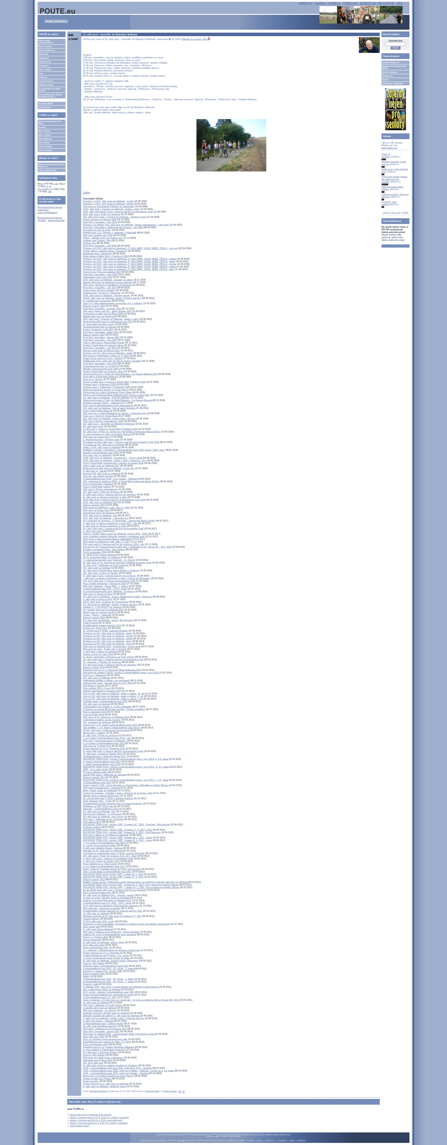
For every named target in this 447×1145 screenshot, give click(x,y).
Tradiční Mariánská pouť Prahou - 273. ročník (106, 955)
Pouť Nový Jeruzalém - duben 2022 (101, 332)
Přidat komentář (170, 1091)
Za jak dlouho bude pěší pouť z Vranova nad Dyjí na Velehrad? (114, 890)
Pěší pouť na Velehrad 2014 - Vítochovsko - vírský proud (112, 646)
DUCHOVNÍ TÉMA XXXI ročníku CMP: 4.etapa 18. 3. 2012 (113, 874)
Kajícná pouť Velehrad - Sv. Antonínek (102, 814)
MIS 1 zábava (44, 131)
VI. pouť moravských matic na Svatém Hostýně (107, 434)
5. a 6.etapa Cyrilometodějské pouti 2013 (104, 743)
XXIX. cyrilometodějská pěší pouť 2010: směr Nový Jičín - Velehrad (117, 1068)
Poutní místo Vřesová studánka (99, 290)
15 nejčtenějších (45, 103)
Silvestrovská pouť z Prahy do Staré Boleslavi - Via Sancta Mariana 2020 (120, 374)
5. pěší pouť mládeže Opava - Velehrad (103, 848)
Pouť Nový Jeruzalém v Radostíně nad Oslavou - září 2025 (113, 227)
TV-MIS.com (349, 3)
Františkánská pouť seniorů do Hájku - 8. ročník (107, 1042)
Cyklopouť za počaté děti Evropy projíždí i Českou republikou (114, 709)
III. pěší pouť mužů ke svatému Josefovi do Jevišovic (110, 1065)
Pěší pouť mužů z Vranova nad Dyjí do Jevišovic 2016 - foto (113, 544)
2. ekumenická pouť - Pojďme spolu (101, 439)
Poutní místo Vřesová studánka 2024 (102, 272)
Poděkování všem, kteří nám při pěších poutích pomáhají (112, 361)
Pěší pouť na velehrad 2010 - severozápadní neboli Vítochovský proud (119, 1034)
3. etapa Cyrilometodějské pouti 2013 (101, 764)
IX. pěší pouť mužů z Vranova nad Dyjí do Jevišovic (109, 575)
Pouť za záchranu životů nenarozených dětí (105, 1039)
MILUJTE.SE (386, 3)
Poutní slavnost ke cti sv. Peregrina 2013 (104, 748)
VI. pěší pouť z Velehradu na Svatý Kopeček (106, 565)
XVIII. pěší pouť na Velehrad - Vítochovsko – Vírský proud (112, 458)
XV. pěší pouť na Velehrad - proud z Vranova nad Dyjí (110, 604)
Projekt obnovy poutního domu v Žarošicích (105, 251)
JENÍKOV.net (368, 3)
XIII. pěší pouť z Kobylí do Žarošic (100, 573)
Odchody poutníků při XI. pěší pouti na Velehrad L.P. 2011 (112, 916)
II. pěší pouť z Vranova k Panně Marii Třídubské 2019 (110, 429)
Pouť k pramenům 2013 (95, 712)
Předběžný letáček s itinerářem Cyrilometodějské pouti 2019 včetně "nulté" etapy (124, 450)
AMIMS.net (305, 3)
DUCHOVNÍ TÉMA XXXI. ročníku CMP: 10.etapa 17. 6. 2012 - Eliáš (117, 829)
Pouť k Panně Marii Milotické (97, 410)
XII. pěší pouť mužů (93, 426)
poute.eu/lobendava (47, 212)
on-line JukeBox (389, 72)
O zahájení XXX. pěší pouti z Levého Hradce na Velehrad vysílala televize (120, 987)
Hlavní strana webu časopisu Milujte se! (51, 165)
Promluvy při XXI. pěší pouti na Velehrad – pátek (107, 353)
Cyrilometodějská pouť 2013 (97, 782)
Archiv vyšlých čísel (47, 170)
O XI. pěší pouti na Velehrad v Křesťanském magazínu (110, 905)
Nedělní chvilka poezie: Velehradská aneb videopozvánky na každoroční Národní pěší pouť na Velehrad (135, 882)
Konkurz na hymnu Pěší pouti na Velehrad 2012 (107, 900)
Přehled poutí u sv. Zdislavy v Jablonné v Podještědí (109, 232)
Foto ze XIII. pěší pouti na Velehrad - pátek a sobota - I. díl (113, 699)
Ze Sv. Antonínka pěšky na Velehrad (101, 557)
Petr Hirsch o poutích (93, 685)
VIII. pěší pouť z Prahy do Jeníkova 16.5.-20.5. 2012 (109, 856)
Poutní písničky (91, 1081)
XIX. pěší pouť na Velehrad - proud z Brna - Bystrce (109, 418)
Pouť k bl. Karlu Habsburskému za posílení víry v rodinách (112, 303)
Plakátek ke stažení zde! (194, 39)
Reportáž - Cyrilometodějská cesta (100, 809)
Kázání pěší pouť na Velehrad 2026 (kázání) (91, 1115)
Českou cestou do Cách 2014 (98, 654)
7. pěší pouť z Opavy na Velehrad (100, 651)
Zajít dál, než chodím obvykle (98, 476)
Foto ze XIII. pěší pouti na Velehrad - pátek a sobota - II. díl (113, 696)
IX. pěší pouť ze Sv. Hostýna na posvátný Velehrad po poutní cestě (117, 562)
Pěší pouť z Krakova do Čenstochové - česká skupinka (111, 932)
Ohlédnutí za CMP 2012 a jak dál (100, 806)
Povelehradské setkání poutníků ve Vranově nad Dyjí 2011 (112, 911)
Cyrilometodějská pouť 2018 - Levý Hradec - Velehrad (110, 479)
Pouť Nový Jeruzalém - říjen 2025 (100, 222)
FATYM (385, 80)
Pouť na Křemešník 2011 (95, 947)
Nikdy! (86, 976)
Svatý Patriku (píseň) (79, 1126)
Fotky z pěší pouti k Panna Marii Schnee (103, 342)
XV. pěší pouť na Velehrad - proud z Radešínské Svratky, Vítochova (117, 596)
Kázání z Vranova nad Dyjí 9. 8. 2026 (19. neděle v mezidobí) (99, 1123)
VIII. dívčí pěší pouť (93, 1063)
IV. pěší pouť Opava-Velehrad (98, 929)
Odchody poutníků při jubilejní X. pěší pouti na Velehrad (111, 1015)
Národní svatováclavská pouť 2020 (100, 369)
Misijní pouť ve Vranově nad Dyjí (99, 612)
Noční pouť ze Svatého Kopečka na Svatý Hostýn (108, 1076)
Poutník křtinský (91, 919)
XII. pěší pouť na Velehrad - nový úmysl (103, 816)
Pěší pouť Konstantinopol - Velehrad (101, 788)
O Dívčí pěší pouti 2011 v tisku (98, 921)
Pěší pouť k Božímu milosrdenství (100, 489)
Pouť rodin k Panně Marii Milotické (100, 376)
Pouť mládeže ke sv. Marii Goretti (100, 864)
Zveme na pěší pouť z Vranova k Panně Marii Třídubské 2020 (114, 382)
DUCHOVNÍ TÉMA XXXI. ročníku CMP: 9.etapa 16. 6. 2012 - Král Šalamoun (121, 832)
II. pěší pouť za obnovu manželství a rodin (104, 526)
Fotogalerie (43, 66)
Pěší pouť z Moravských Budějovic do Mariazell (107, 285)
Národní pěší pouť (46, 50)
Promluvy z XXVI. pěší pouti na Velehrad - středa (108, 204)
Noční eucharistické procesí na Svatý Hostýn (106, 389)
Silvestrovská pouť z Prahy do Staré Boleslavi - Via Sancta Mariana (117, 400)
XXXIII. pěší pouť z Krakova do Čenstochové (106, 730)
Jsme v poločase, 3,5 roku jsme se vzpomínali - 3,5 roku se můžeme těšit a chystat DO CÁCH (131, 1000)
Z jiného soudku (45, 85)
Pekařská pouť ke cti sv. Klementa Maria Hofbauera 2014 (112, 670)
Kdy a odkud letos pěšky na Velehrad (102, 989)
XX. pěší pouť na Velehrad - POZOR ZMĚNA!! (106, 397)
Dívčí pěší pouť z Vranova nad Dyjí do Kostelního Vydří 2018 (114, 499)
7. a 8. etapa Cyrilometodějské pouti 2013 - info (107, 738)
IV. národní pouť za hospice (97, 300)
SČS (399, 3)
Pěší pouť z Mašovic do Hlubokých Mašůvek (106, 835)
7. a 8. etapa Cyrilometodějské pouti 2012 (104, 843)
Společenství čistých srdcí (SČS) (394, 67)
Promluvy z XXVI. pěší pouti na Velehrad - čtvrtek (108, 201)
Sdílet (86, 192)
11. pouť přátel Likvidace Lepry (98, 324)
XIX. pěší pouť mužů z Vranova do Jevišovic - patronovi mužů (114, 217)
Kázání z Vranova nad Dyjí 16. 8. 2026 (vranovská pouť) (96, 1120)
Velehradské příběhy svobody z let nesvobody (106, 680)
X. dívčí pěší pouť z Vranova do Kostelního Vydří (108, 858)
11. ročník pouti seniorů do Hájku (99, 845)
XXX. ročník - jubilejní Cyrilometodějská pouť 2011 (108, 992)
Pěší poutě (43, 54)
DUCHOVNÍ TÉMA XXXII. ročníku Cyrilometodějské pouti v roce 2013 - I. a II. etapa (125, 780)
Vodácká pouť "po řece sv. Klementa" (102, 293)
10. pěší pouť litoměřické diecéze (100, 1026)
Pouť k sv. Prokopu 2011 (95, 937)
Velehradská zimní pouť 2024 (97, 277)
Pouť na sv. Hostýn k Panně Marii (100, 416)
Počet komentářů (152, 1091)
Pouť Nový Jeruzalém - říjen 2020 (100, 363)
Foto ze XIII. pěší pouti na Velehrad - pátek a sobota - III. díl (113, 693)
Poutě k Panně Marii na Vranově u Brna (103, 345)
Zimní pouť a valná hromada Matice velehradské (107, 539)
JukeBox (319, 3)
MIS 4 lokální (44, 143)
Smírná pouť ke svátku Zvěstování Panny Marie (107, 392)
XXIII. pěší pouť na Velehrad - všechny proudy (106, 295)
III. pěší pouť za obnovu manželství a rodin (105, 497)
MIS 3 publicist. (45, 139)
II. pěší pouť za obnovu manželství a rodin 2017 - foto (110, 523)
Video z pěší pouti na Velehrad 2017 (101, 465)
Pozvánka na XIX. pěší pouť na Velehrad (103, 444)
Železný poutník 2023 (94, 306)
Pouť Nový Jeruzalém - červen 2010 (101, 1031)
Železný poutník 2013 (94, 777)
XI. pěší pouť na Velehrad (96, 1002)
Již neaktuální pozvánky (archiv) (49, 90)
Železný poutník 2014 (94, 667)
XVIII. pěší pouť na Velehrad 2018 (100, 502)
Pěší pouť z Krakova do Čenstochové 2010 (105, 1028)
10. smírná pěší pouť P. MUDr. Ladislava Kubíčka (108, 798)
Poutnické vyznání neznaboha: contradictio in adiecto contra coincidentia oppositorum (126, 924)
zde (56, 183)
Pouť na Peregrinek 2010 (95, 1044)
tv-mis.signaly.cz (45, 187)
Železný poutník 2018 (94, 505)
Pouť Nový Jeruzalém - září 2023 (99, 287)
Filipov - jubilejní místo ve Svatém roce (103, 238)
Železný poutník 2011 (94, 973)
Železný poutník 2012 (94, 879)
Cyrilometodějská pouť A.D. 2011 (99, 997)
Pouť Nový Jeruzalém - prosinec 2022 (102, 308)
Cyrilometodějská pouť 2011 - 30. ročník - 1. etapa (108, 981)
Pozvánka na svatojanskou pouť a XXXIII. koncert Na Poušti (114, 853)
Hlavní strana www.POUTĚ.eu (45, 41)
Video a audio (44, 69)
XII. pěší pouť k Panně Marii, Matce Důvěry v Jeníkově (111, 570)
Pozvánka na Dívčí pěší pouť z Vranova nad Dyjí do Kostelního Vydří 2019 (121, 442)
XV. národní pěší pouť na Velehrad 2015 (103, 609)
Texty (40, 73)
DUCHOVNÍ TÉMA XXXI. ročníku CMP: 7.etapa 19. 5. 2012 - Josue (117, 840)
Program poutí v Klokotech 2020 (99, 384)
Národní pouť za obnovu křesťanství (101, 795)
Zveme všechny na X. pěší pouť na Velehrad (105, 1083)
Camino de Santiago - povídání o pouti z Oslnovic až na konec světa (118, 793)
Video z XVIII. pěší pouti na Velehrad (101, 447)
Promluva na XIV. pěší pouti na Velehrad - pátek (107, 633)
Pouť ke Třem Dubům (94, 963)
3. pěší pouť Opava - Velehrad (98, 1021)
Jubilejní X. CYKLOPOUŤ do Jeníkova (102, 607)
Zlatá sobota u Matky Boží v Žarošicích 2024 (106, 256)
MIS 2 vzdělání (44, 135)
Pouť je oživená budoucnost (97, 892)
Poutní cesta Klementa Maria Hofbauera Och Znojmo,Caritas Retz (116, 395)
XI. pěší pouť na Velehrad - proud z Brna (103, 942)
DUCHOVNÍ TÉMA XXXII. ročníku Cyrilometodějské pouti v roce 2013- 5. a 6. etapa (125, 759)
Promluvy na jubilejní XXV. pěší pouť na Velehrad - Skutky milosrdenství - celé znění (126, 224)
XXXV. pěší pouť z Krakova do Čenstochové (105, 602)
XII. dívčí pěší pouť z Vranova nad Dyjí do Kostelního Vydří (113, 659)
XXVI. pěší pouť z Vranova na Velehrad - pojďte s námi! (111, 209)
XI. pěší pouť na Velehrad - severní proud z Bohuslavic (110, 960)
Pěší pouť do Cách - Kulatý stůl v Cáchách (104, 649)
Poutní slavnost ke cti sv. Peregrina (101, 953)
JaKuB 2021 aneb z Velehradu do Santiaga (104, 774)
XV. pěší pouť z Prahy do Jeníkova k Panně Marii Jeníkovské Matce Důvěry (121, 431)
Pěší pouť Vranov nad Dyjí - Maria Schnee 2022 (107, 311)
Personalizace (44, 107)
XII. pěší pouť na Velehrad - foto (99, 811)
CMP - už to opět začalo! (96, 769)
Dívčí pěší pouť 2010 (93, 1036)
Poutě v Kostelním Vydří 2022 (98, 329)
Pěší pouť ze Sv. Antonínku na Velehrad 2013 (106, 717)
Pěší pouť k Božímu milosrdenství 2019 (103, 421)
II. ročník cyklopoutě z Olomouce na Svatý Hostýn (108, 657)
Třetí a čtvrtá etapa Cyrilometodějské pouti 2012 (107, 871)
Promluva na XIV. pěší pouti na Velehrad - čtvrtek (108, 636)
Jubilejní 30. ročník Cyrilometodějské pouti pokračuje (109, 934)
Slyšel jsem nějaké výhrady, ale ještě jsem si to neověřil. (395, 179)
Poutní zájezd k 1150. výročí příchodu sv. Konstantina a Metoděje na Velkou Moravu (126, 785)
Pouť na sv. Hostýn (92, 379)
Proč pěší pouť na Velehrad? (97, 455)
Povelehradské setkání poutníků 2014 (102, 625)
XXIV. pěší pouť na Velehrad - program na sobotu (108, 279)
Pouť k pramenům (92, 939)
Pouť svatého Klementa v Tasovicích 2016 (104, 583)
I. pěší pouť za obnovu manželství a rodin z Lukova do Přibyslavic (116, 578)
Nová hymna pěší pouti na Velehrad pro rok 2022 (107, 321)
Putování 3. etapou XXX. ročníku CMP (102, 971)
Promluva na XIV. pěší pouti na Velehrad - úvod (107, 644)
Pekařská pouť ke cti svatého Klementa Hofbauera (108, 1047)
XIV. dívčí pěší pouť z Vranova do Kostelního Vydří (109, 581)
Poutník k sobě (90, 984)
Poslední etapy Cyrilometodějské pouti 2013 (105, 701)
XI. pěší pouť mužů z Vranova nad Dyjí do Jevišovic (109, 494)
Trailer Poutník (90, 623)
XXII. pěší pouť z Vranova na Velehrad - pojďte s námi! (111, 319)
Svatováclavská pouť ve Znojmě (99, 366)
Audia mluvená (45, 150)
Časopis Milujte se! (391, 62)
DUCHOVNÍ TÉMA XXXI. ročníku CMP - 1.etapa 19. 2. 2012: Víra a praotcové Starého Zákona (131, 887)
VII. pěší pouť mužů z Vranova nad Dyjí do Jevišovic (110, 664)
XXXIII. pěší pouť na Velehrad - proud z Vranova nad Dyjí (112, 298)
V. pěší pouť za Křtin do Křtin (97, 599)
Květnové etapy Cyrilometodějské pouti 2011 (105, 966)
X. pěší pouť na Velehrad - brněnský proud (104, 1086)
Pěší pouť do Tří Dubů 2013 (97, 746)
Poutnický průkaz (92, 827)
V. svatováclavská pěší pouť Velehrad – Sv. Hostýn (109, 560)
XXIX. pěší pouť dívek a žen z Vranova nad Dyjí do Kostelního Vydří (118, 211)
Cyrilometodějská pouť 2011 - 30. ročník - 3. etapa (108, 968)
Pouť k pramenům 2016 (95, 552)
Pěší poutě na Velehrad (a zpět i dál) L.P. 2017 (106, 541)
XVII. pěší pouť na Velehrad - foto (100, 515)
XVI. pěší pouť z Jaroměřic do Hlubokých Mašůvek (109, 424)
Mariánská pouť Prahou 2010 (97, 1060)
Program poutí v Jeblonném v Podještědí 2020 (106, 387)
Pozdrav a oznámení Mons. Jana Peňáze (104, 549)
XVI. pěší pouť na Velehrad (96, 568)
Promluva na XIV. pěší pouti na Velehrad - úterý (107, 641)
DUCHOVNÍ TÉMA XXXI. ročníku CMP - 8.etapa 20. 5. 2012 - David (117, 837)
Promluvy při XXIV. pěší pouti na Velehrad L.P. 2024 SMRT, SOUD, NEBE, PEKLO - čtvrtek (129, 264)
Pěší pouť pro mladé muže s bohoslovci (103, 1057)
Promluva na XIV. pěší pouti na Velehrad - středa (107, 638)
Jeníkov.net (387, 76)
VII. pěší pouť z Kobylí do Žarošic (100, 1052)
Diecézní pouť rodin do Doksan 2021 (101, 350)
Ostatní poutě (44, 62)
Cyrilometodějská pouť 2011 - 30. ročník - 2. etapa (108, 979)
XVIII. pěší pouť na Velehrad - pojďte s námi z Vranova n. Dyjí (114, 460)
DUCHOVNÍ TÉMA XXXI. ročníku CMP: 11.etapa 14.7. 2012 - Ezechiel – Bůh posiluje (126, 824)
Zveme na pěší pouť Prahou (97, 1078)
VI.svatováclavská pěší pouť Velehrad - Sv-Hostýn (108, 591)
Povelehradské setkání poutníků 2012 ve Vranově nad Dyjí (112, 803)
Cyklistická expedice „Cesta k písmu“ (102, 719)
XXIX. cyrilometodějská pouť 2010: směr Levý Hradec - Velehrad (116, 1073)
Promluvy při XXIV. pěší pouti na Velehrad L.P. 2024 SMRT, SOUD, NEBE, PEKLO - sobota (129, 259)
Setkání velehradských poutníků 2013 (102, 691)
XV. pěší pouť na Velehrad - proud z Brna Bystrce (108, 620)
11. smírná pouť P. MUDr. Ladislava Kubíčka (105, 630)
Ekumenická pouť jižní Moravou (99, 513)
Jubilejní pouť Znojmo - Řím (97, 240)
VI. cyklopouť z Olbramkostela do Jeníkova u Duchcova (111, 950)
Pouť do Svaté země (93, 714)
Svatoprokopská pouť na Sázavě (99, 327)
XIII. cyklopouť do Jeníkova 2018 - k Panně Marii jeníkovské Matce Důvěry (121, 481)
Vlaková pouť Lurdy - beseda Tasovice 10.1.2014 (108, 683)
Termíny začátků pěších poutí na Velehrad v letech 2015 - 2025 (115, 534)
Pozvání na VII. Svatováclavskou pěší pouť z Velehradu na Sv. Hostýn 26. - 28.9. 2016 (127, 547)
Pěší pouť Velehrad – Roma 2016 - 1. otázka (105, 586)
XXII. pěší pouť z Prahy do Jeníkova (101, 214)
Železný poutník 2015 (94, 617)
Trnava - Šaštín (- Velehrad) (97, 615)
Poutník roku (89, 243)
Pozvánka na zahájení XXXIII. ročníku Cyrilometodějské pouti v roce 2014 (121, 672)
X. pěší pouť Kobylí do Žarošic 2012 (101, 861)
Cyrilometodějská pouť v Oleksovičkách (103, 1023)
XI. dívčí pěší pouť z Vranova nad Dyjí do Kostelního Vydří (113, 751)
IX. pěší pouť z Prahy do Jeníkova (100, 735)
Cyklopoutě (43, 58)
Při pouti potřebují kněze (95, 772)
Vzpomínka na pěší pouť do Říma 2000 (103, 314)
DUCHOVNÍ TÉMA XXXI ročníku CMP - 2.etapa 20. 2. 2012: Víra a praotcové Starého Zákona (130, 884)
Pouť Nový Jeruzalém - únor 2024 (100, 274)
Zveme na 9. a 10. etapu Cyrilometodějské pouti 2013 (110, 725)
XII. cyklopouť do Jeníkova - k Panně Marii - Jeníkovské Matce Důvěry (119, 520)
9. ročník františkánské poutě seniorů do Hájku (106, 958)
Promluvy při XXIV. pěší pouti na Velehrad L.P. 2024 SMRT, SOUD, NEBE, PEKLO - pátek (129, 261)
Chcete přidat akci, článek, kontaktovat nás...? (50, 96)
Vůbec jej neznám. (386, 155)
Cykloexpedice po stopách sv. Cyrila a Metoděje (107, 706)
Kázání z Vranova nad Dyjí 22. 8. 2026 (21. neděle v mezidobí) (99, 1117)
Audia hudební (45, 146)
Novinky (42, 127)
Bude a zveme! (45, 46)
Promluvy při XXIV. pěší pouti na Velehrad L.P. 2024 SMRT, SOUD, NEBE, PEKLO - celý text (130, 248)
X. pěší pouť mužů (92, 531)
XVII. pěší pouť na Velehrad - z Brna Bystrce (105, 518)
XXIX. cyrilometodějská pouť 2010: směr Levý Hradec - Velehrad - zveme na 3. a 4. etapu (128, 1070)
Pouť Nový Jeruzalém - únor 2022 (100, 340)
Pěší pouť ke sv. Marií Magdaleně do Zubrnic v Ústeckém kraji (114, 413)
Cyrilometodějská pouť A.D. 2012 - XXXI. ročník (107, 903)
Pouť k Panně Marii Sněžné (97, 486)
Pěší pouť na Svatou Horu (96, 437)
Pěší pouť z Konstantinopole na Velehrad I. (104, 740)
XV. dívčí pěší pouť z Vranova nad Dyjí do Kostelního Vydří (113, 528)
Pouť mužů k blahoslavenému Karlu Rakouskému (108, 405)
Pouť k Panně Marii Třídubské (98, 484)
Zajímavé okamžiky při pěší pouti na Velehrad (106, 1013)
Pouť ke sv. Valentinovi (94, 675)
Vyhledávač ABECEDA (392, 84)
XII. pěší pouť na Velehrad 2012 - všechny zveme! (108, 895)
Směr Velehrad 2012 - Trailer (97, 801)
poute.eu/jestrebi (56, 220)
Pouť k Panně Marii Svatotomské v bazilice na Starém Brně (113, 463)
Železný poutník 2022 (94, 334)
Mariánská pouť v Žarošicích (97, 253)
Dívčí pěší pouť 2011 (93, 945)
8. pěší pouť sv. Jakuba (95, 471)
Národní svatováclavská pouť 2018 (100, 452)
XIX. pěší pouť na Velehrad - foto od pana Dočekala (109, 408)
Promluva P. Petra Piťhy (95, 628)
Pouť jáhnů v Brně (92, 822)
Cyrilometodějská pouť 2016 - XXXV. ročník (105, 589)
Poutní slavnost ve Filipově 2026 (99, 219)
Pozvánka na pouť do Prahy (97, 230)
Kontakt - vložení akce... (56, 21)
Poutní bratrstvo (45, 81)
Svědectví (42, 77)
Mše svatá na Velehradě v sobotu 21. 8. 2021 (106, 355)
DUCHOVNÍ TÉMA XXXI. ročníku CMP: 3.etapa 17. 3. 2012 (113, 877)
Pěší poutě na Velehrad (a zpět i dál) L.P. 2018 (106, 507)
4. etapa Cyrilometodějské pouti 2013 (101, 761)
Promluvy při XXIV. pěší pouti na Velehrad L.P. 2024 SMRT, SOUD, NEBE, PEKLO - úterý (128, 269)
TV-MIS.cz (333, 3)
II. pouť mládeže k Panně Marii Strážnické (104, 1049)
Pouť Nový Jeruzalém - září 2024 (99, 245)
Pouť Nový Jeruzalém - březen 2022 (101, 337)
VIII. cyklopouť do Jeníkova (97, 722)
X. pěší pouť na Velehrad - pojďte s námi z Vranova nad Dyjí (113, 1018)
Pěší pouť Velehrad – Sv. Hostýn (99, 1010)
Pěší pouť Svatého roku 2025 (98, 235)
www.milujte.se (389, 148)
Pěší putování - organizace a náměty (101, 908)
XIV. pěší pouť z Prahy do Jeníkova (101, 492)
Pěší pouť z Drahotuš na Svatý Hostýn (102, 1005)
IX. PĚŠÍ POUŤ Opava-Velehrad (99, 554)
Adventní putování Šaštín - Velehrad (101, 403)
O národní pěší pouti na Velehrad (99, 1008)
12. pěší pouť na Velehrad (96, 913)
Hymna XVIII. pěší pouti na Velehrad (101, 473)
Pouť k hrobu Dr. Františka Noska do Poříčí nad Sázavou (112, 869)
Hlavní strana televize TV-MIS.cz (49, 122)
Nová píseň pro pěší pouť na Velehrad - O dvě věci (108, 468)
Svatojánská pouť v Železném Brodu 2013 (104, 756)
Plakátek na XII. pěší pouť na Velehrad (102, 850)
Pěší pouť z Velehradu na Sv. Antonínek (103, 819)
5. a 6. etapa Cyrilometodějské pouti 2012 (104, 866)
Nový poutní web (91, 926)
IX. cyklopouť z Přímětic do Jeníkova (102, 662)
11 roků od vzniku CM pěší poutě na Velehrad (106, 898)
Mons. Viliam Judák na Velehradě (100, 790)
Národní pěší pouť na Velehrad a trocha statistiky (108, 282)
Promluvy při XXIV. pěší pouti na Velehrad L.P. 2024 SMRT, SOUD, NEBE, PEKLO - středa (129, 266)
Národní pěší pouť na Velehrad (98, 316)
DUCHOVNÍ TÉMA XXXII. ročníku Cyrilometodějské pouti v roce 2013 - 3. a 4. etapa (126, 767)
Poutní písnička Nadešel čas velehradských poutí (108, 994)
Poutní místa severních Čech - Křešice (102, 358)
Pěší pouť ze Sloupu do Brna (97, 594)
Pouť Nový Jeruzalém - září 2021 (99, 348)
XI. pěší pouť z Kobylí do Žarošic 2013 (102, 754)
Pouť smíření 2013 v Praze (96, 688)
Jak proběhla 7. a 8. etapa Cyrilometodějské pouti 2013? (112, 727)
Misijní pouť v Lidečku (94, 733)
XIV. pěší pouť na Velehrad (96, 678)
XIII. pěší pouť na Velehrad (96, 704)
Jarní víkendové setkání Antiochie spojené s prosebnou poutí (114, 536)
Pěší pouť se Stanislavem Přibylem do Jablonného (108, 206)
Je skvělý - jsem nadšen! (389, 203)
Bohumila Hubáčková (98, 1091)
